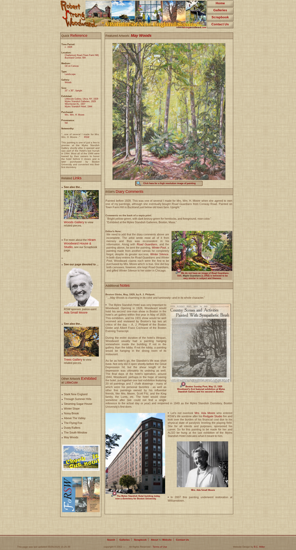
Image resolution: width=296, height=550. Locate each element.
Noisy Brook (71, 413)
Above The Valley (74, 418)
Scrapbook (220, 17)
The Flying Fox (73, 423)
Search (111, 539)
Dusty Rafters (72, 427)
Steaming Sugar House (78, 403)
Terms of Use (160, 546)
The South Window (75, 432)
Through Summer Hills (77, 399)
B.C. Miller (259, 546)
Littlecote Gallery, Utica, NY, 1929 (81, 99)
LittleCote (71, 382)
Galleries (220, 10)
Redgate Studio (212, 416)
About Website (161, 539)
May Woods (71, 437)
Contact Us (220, 24)
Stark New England (76, 394)
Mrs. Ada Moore (205, 413)
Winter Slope (72, 408)
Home (220, 3)
